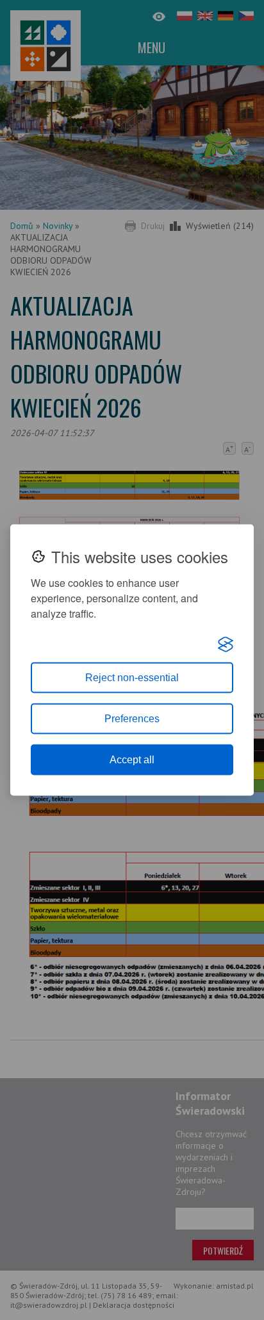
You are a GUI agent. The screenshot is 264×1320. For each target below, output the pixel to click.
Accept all (132, 759)
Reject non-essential (132, 677)
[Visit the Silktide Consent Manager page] (225, 644)
